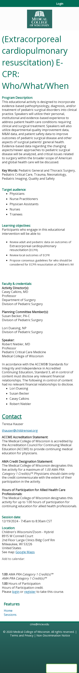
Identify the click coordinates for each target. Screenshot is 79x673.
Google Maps (25, 552)
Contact (12, 416)
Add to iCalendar (23, 564)
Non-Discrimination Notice (53, 635)
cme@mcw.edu (39, 624)
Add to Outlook (32, 565)
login (15, 592)
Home (8, 610)
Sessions (10, 615)
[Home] (39, 17)
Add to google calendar (6, 565)
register (30, 592)
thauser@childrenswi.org (20, 430)
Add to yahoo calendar (14, 565)
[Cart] (67, 6)
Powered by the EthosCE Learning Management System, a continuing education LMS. (61, 668)
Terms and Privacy (21, 635)
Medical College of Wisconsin (31, 632)
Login (59, 3)
